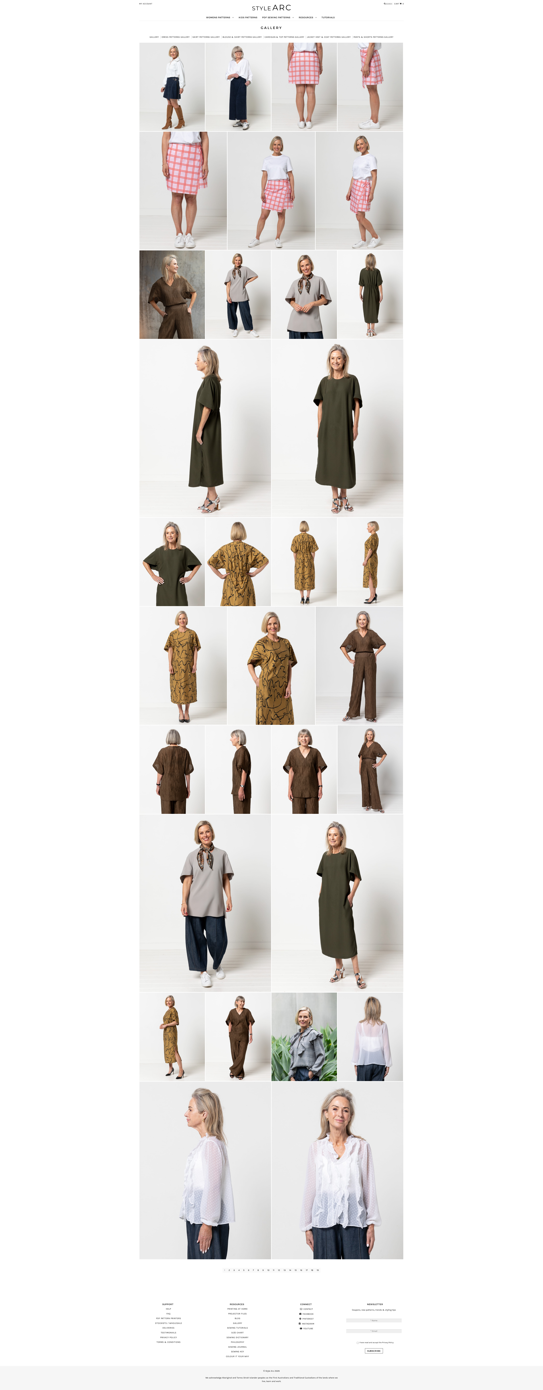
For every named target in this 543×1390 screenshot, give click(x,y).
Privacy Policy (168, 1337)
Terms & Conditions (169, 1342)
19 (318, 1270)
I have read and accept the (376, 1342)
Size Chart (237, 1332)
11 (273, 1270)
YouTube (308, 1328)
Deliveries (168, 1328)
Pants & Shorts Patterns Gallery (373, 37)
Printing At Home (237, 1309)
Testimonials (168, 1332)
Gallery (154, 37)
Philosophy (237, 1342)
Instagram (308, 1324)
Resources (306, 17)
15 (296, 1270)
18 (312, 1270)
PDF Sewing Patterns (276, 17)
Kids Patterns (248, 17)
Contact (308, 1309)
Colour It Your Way (237, 1356)
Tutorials (328, 17)
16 (301, 1270)
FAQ (168, 1314)
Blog (237, 1318)
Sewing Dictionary (237, 1337)
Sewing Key (237, 1351)
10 (268, 1270)
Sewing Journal (237, 1347)
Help (168, 1309)
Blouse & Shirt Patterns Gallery (242, 37)
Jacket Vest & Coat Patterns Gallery (329, 37)
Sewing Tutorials (237, 1328)
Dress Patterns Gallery (176, 37)
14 (290, 1270)
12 (279, 1270)
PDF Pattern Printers (168, 1318)
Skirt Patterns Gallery (206, 37)
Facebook (308, 1314)
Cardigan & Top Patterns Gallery (284, 37)
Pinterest (308, 1319)
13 (285, 1270)
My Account (145, 4)
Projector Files (237, 1314)
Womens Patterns (218, 17)
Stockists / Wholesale (168, 1323)
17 (307, 1270)
